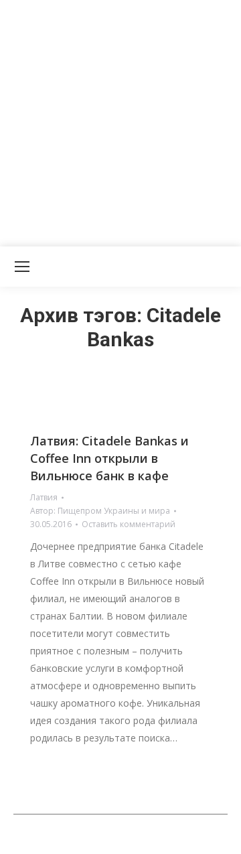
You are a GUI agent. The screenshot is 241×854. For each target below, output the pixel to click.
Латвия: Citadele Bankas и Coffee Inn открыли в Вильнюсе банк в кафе (109, 458)
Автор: (100, 510)
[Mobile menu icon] (22, 266)
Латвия (44, 497)
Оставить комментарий (128, 524)
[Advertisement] (120, 120)
